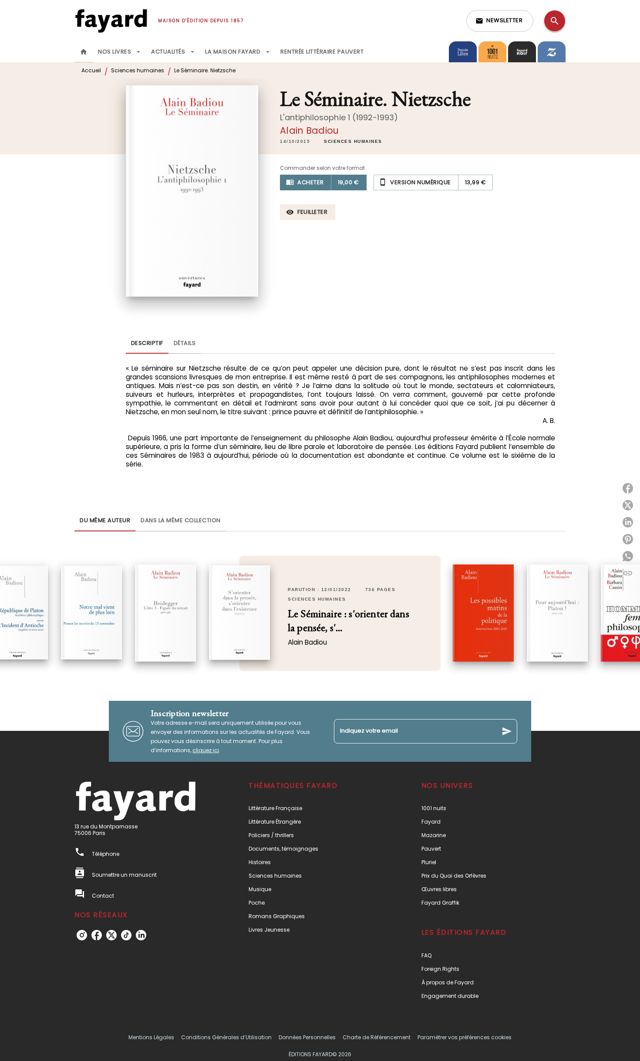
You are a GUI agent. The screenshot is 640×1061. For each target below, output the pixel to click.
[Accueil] (111, 20)
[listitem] (81, 935)
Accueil (91, 70)
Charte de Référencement (377, 1037)
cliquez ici (205, 750)
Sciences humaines (137, 70)
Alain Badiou (309, 130)
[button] (499, 21)
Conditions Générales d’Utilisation (226, 1037)
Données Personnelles (307, 1037)
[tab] (83, 51)
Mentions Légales (151, 1037)
